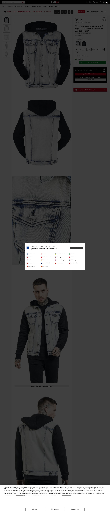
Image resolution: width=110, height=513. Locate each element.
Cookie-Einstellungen (20, 495)
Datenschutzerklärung (66, 495)
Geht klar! (34, 509)
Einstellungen (75, 509)
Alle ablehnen (55, 509)
